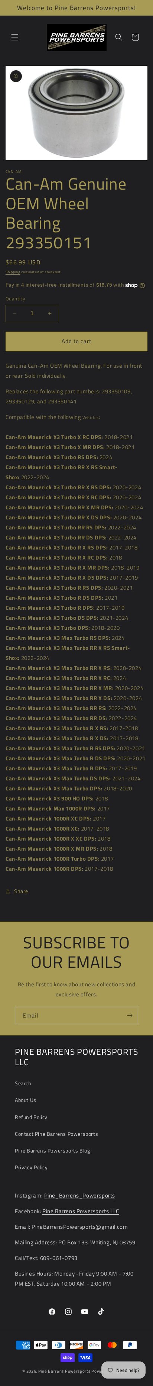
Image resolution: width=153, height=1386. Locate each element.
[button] (15, 37)
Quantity (15, 298)
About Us (25, 1100)
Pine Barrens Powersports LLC (80, 1211)
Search (23, 1083)
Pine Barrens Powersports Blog (52, 1150)
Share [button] (21, 891)
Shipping (13, 272)
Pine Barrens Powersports (64, 1371)
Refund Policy (31, 1117)
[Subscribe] (129, 1015)
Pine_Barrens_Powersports (79, 1195)
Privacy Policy (31, 1167)
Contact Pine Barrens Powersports (56, 1134)
